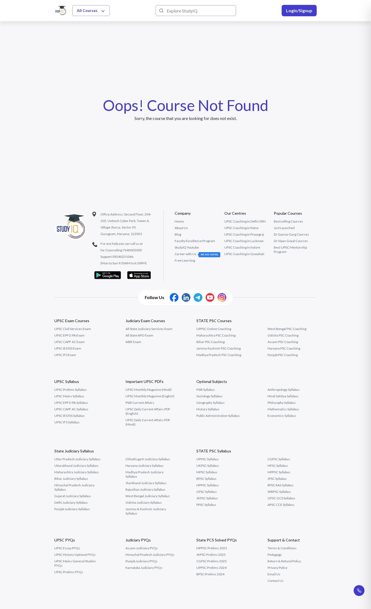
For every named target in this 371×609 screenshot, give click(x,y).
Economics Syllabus (282, 416)
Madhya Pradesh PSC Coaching (218, 355)
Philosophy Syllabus (282, 403)
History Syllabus (207, 409)
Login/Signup (299, 10)
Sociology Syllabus (209, 396)
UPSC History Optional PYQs (75, 555)
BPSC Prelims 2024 (210, 574)
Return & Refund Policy (284, 561)
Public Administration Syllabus (218, 416)
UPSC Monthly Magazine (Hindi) (148, 390)
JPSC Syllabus (277, 479)
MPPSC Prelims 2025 (211, 548)
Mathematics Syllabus (283, 409)
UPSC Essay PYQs (67, 548)
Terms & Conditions (282, 548)
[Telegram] (198, 297)
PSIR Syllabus (205, 390)
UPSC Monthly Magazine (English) (149, 396)
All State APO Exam (139, 335)
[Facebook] (174, 297)
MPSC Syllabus (206, 472)
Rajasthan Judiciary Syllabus (145, 489)
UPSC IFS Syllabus (67, 422)
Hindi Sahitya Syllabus (283, 396)
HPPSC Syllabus (207, 485)
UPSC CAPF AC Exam (69, 342)
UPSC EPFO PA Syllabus (71, 403)
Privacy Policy (277, 568)
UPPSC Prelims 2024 (211, 568)
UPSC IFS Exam (65, 355)
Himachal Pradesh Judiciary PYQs (149, 555)
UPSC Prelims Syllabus (70, 390)
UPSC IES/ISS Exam (67, 348)
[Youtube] (210, 297)
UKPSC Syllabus (207, 466)
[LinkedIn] (186, 297)
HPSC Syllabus (278, 466)
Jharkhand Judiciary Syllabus (145, 483)
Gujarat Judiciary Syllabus (72, 496)
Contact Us (276, 581)
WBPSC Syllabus (279, 492)
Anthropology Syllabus (284, 390)
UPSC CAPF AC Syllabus (71, 409)
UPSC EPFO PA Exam (69, 335)
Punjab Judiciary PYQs (141, 561)
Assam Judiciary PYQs (141, 548)
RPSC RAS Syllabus (281, 485)
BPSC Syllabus (206, 479)
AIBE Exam (133, 342)
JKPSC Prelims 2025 (211, 555)
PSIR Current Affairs (139, 403)
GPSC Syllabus (206, 492)
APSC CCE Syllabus (281, 505)
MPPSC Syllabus (279, 472)
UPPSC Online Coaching (213, 329)
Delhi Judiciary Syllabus (71, 502)
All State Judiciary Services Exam (148, 329)
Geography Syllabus (210, 403)
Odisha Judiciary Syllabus (143, 502)
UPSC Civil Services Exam (72, 329)
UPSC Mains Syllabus (69, 396)
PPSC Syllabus (206, 505)
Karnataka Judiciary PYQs (143, 568)
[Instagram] (222, 297)
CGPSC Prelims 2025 (211, 561)
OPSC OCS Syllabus (281, 498)
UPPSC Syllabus (207, 459)
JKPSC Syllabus (207, 498)
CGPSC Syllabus (279, 459)
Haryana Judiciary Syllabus (144, 466)
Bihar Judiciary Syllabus (71, 479)
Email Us (274, 574)
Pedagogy (275, 555)
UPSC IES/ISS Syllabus (69, 416)
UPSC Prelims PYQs (68, 572)
